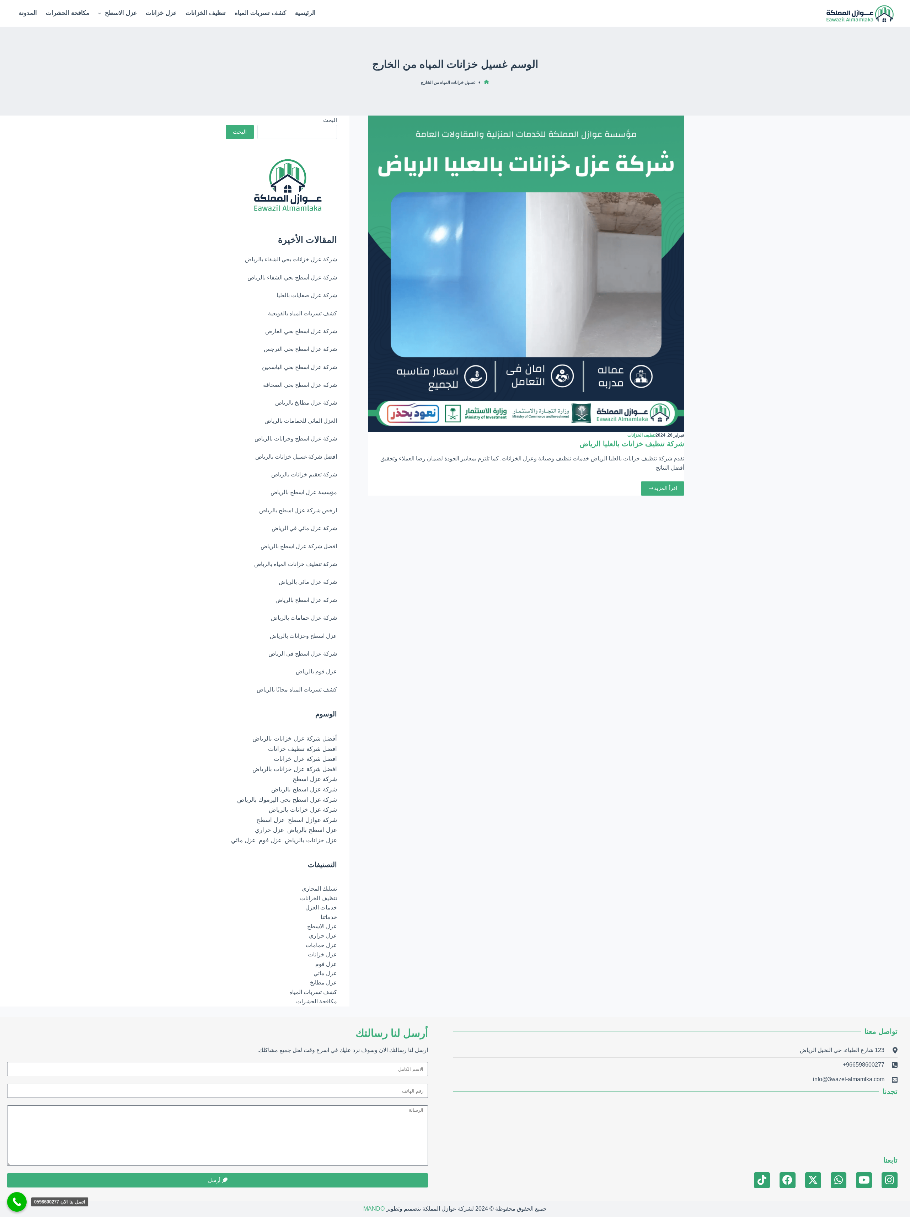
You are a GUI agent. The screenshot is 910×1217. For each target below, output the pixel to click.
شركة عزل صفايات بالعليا (307, 295)
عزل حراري (269, 829)
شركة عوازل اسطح (312, 819)
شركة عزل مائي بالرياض (308, 582)
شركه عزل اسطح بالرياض (306, 600)
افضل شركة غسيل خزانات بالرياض (296, 457)
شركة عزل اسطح (315, 779)
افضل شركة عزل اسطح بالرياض (299, 546)
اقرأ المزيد (662, 486)
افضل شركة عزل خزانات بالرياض (294, 769)
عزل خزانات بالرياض (311, 840)
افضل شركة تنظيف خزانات (302, 748)
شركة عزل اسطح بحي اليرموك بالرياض (287, 799)
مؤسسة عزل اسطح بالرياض (304, 492)
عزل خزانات (161, 13)
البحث (330, 120)
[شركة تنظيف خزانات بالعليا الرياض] (526, 274)
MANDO (374, 1209)
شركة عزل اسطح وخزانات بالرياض (296, 439)
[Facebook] (788, 1180)
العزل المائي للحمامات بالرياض (300, 421)
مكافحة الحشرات (67, 13)
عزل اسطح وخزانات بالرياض (303, 636)
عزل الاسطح (121, 13)
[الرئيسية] (486, 82)
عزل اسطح (270, 819)
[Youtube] (864, 1180)
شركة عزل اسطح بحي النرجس (300, 349)
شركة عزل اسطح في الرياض (302, 654)
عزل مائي (243, 840)
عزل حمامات (321, 945)
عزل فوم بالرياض (316, 671)
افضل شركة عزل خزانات (305, 758)
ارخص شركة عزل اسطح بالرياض (298, 510)
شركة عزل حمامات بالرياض (304, 618)
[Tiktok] (762, 1180)
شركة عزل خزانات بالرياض (303, 809)
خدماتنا (329, 917)
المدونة (28, 13)
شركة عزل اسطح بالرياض (304, 789)
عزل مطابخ (323, 983)
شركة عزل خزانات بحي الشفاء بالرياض (291, 259)
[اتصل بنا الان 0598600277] (17, 1202)
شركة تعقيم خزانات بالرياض (304, 474)
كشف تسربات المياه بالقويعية (302, 313)
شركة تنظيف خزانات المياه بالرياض (295, 564)
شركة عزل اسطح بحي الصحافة (300, 385)
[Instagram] (890, 1180)
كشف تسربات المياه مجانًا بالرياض (297, 690)
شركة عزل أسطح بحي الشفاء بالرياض (292, 277)
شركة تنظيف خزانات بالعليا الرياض (632, 444)
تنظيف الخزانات (206, 13)
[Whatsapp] (839, 1180)
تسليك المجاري (319, 889)
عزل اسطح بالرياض (312, 829)
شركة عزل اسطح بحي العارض (301, 331)
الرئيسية (305, 13)
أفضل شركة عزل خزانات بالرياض (294, 738)
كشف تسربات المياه (260, 13)
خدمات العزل (321, 907)
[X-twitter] (813, 1180)
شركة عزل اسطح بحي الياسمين (299, 367)
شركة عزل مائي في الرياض (304, 528)
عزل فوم (270, 840)
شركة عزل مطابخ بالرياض (306, 403)
